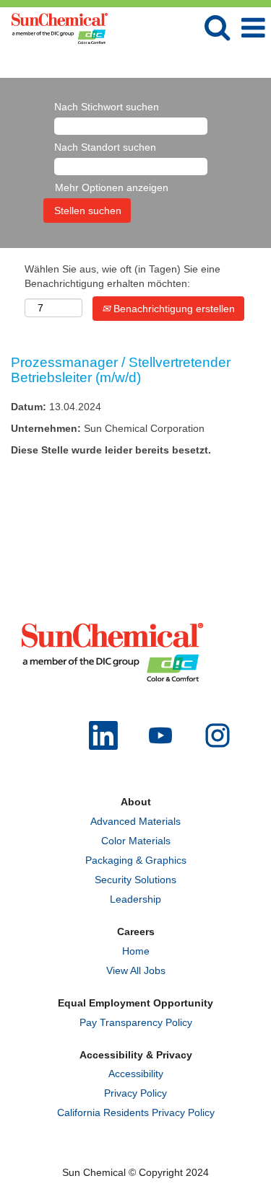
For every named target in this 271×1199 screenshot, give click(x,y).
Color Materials (136, 840)
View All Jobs (135, 970)
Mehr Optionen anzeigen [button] (111, 187)
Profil (247, 63)
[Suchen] (217, 27)
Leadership (135, 899)
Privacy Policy (135, 1093)
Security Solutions (135, 879)
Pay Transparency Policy (135, 1022)
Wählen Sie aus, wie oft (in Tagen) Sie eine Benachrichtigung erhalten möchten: (122, 276)
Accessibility (135, 1073)
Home (136, 951)
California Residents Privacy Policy (136, 1112)
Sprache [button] (199, 63)
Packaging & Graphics (135, 860)
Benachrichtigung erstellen (173, 308)
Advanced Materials (135, 821)
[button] (253, 27)
